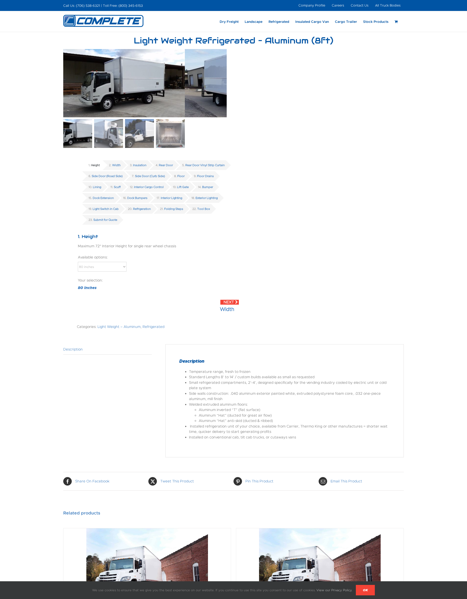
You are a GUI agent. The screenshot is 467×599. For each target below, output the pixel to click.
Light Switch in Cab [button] (106, 209)
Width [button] (116, 165)
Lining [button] (97, 187)
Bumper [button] (207, 187)
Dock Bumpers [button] (137, 198)
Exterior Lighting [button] (207, 198)
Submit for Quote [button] (105, 220)
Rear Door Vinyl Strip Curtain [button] (205, 165)
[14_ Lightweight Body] (124, 83)
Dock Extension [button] (103, 198)
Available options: (93, 257)
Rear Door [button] (166, 165)
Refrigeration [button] (142, 209)
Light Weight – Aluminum (119, 327)
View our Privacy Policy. (334, 590)
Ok (365, 590)
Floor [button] (181, 176)
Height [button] (95, 165)
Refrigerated (153, 327)
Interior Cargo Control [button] (149, 187)
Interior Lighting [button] (171, 198)
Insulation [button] (139, 165)
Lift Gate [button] (183, 187)
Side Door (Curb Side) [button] (150, 176)
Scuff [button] (117, 187)
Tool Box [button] (203, 209)
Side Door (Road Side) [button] (107, 176)
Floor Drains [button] (205, 176)
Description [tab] (73, 349)
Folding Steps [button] (173, 209)
